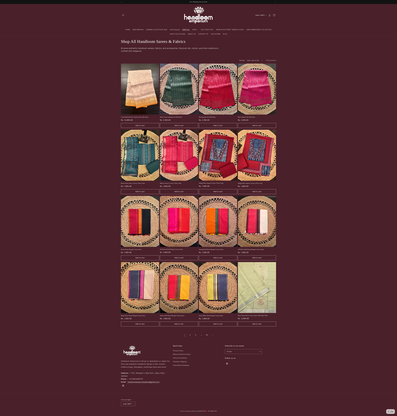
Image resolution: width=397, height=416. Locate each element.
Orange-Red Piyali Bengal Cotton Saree (211, 249)
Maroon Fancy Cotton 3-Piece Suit (170, 183)
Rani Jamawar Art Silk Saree (246, 117)
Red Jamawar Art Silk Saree (207, 117)
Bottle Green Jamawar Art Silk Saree (171, 117)
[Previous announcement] (121, 2)
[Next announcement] (275, 2)
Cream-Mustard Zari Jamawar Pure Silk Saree (135, 117)
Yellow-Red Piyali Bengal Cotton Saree (172, 315)
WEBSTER (213, 411)
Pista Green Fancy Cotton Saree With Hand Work (253, 315)
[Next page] (212, 335)
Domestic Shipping (180, 361)
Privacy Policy (178, 350)
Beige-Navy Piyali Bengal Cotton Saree (133, 315)
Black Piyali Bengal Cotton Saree (131, 249)
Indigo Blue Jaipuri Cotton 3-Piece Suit (211, 183)
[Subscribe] (259, 351)
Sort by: (242, 60)
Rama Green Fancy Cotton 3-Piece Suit (133, 183)
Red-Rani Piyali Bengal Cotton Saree (171, 249)
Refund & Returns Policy (182, 354)
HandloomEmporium (192, 411)
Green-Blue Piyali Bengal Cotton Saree (211, 315)
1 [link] (184, 335)
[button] (123, 15)
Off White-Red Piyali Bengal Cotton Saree (251, 249)
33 (207, 335)
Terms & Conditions (180, 358)
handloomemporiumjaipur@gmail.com (143, 382)
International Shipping (181, 365)
